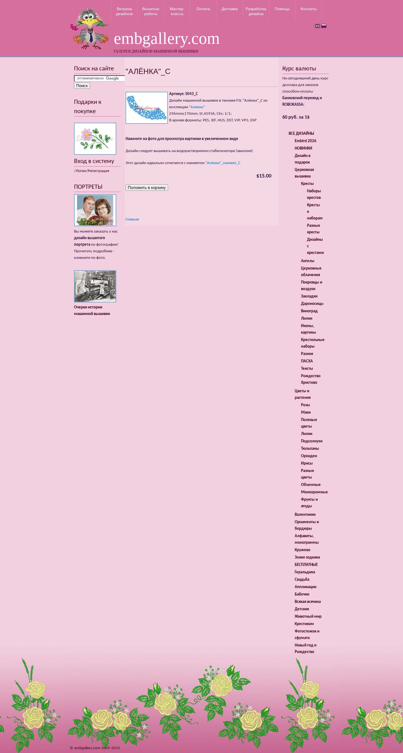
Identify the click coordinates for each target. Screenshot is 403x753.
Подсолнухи (311, 441)
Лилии (306, 319)
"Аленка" (197, 107)
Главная (132, 219)
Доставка (230, 9)
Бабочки (302, 594)
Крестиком (304, 624)
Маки (306, 413)
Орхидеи (309, 456)
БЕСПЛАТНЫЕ (306, 565)
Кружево (302, 550)
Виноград (309, 311)
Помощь (282, 9)
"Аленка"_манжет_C (222, 163)
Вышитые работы (150, 11)
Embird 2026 (305, 141)
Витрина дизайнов (124, 11)
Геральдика (305, 572)
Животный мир (308, 617)
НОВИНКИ (303, 149)
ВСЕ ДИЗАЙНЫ (301, 134)
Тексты (307, 369)
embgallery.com (167, 38)
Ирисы (307, 464)
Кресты (307, 184)
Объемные (311, 485)
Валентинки (305, 515)
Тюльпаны (310, 449)
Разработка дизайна (256, 11)
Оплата (203, 9)
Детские (302, 609)
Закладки (309, 296)
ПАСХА (307, 361)
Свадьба (302, 580)
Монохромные (314, 492)
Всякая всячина (308, 602)
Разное (307, 354)
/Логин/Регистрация (91, 171)
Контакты (308, 9)
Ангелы (307, 261)
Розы (305, 405)
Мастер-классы (177, 11)
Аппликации (305, 587)
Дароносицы (312, 304)
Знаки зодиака (307, 558)
